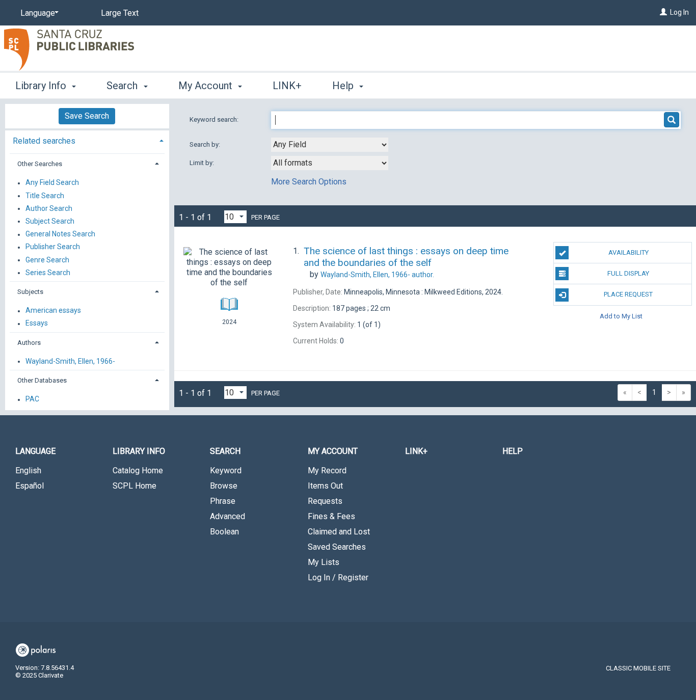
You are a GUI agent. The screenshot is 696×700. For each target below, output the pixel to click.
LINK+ (287, 85)
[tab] (87, 139)
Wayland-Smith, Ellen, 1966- (70, 361)
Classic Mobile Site (638, 668)
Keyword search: (215, 119)
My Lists (323, 562)
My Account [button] (206, 85)
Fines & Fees (331, 516)
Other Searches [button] (39, 164)
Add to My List (621, 316)
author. (377, 275)
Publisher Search (52, 247)
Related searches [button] (44, 141)
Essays (36, 323)
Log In (679, 12)
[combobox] (329, 145)
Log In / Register (338, 577)
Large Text (120, 13)
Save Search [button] (87, 116)
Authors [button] (29, 342)
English (28, 470)
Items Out (325, 486)
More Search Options (308, 181)
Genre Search (47, 260)
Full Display (628, 273)
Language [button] (35, 451)
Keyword (226, 470)
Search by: (206, 144)
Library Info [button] (42, 85)
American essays (53, 311)
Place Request (628, 294)
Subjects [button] (30, 291)
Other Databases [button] (42, 380)
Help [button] (344, 85)
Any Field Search (52, 183)
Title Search (44, 196)
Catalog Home (138, 470)
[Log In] (663, 12)
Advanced (227, 516)
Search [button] (123, 85)
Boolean (224, 531)
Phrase (222, 501)
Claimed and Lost (339, 531)
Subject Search (49, 221)
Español (29, 486)
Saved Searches (337, 547)
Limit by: (203, 163)
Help (512, 451)
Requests (325, 501)
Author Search (48, 208)
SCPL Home (134, 486)
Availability (628, 252)
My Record (327, 470)
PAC (32, 399)
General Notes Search (60, 234)
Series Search (47, 272)
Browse (223, 486)
